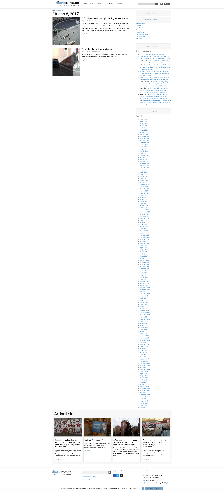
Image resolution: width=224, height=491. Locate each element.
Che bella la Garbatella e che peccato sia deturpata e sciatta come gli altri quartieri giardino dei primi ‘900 (67, 443)
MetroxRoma (140, 32)
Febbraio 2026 (144, 132)
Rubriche (110, 4)
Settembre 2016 (145, 369)
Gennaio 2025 (144, 159)
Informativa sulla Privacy (89, 476)
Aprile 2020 (143, 279)
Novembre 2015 (145, 390)
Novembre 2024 (145, 164)
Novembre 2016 (145, 365)
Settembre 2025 (145, 143)
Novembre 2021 (145, 239)
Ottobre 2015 (144, 392)
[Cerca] (156, 4)
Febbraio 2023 (144, 208)
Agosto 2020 (144, 271)
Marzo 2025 (144, 155)
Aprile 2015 (143, 405)
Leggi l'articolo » (86, 33)
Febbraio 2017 (144, 359)
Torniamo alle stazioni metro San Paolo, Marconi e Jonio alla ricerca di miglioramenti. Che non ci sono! (155, 443)
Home (86, 4)
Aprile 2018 (143, 329)
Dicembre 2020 (145, 262)
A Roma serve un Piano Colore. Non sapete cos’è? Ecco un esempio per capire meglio (154, 73)
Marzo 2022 (144, 231)
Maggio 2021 (144, 252)
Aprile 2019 (143, 304)
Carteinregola (140, 26)
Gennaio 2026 (144, 134)
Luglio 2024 (144, 172)
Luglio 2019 (143, 298)
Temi (91, 4)
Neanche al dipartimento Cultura (97, 49)
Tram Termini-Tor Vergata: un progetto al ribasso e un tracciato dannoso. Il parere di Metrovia (155, 67)
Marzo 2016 (143, 382)
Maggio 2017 (144, 353)
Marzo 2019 (143, 306)
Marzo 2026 (144, 130)
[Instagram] (168, 4)
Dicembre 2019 (145, 287)
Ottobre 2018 (144, 317)
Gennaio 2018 (144, 336)
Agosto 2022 (144, 220)
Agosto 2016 (144, 371)
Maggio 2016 (144, 378)
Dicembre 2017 (145, 338)
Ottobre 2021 (144, 241)
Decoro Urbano (140, 30)
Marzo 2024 (144, 180)
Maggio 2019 (144, 302)
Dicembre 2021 (145, 237)
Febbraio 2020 (144, 283)
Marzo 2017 (143, 357)
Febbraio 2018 (144, 334)
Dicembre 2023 (145, 187)
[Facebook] (161, 4)
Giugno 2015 (144, 401)
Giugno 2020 (144, 275)
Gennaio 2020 (144, 285)
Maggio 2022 (144, 227)
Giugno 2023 (144, 199)
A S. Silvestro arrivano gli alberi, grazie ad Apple (105, 18)
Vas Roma (139, 38)
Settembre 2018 (145, 319)
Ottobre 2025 (144, 140)
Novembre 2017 (145, 340)
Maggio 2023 (144, 201)
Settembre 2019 (145, 294)
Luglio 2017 (143, 348)
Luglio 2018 (143, 323)
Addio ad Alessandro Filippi (155, 54)
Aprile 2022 (143, 229)
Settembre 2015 (145, 395)
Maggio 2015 (144, 403)
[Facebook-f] (114, 475)
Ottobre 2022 (144, 216)
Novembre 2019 (145, 290)
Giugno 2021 (144, 250)
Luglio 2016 (143, 374)
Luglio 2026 (144, 122)
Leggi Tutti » (58, 459)
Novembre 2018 (145, 315)
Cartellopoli (139, 28)
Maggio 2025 (144, 151)
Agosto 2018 (144, 321)
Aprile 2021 (143, 254)
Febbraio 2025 (144, 157)
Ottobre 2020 (144, 266)
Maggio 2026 (144, 126)
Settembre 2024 (145, 168)
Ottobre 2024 (144, 166)
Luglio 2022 (144, 222)
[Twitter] (165, 4)
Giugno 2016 (144, 376)
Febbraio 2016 (144, 384)
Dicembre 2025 (145, 136)
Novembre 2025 (145, 138)
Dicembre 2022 (145, 212)
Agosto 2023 (144, 195)
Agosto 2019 (144, 296)
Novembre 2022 (145, 214)
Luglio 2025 (144, 147)
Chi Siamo (120, 4)
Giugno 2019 (144, 300)
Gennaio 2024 (144, 185)
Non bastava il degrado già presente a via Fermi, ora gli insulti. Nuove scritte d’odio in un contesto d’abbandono (154, 84)
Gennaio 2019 (144, 311)
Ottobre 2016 (144, 367)
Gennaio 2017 (144, 361)
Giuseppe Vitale (145, 71)
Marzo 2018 (143, 332)
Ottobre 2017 (144, 342)
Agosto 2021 (144, 245)
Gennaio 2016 (144, 386)
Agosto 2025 (144, 145)
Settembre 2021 (145, 243)
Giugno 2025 (144, 149)
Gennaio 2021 (144, 260)
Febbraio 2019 (144, 308)
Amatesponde (140, 24)
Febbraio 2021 (144, 258)
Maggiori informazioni (156, 488)
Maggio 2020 (144, 277)
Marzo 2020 (144, 281)
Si (143, 488)
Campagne (100, 4)
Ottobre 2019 (144, 292)
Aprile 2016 (143, 380)
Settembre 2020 (145, 269)
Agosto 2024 (144, 170)
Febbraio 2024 (144, 182)
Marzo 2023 (144, 206)
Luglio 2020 (144, 273)
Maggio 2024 (144, 176)
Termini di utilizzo (87, 479)
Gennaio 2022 (144, 235)
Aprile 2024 (143, 178)
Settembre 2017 (145, 344)
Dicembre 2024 (145, 161)
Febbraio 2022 (144, 233)
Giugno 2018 (144, 325)
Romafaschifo (140, 36)
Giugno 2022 (144, 224)
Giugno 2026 (144, 124)
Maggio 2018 (144, 327)
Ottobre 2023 (144, 191)
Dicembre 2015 (145, 388)
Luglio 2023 (144, 197)
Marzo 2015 (143, 407)
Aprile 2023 (143, 203)
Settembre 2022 (145, 218)
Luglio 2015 (143, 399)
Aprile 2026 (143, 128)
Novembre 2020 (145, 264)
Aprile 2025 (143, 153)
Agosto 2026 (144, 119)
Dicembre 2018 (145, 313)
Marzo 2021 (143, 256)
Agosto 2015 (144, 397)
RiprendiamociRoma (142, 34)
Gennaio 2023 (144, 210)
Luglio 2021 (143, 248)
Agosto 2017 (144, 346)
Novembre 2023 (145, 189)
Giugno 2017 (144, 350)
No (147, 488)
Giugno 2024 (144, 174)
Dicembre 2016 (145, 363)
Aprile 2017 (143, 355)
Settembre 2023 (145, 193)
